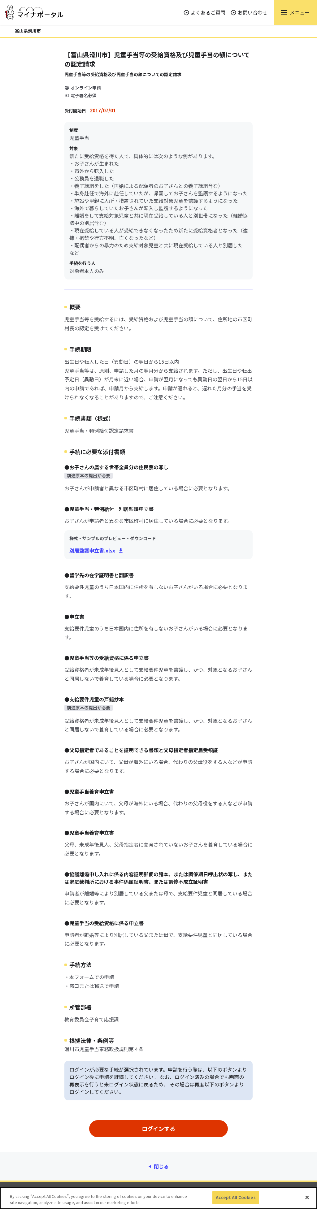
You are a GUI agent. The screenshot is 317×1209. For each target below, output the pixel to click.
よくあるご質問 (208, 12)
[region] (158, 1198)
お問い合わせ (252, 12)
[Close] (307, 1197)
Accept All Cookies (235, 1197)
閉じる (161, 1166)
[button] (295, 12)
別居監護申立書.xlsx (92, 550)
